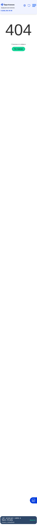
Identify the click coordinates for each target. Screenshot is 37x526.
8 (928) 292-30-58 (6, 10)
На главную (18, 49)
